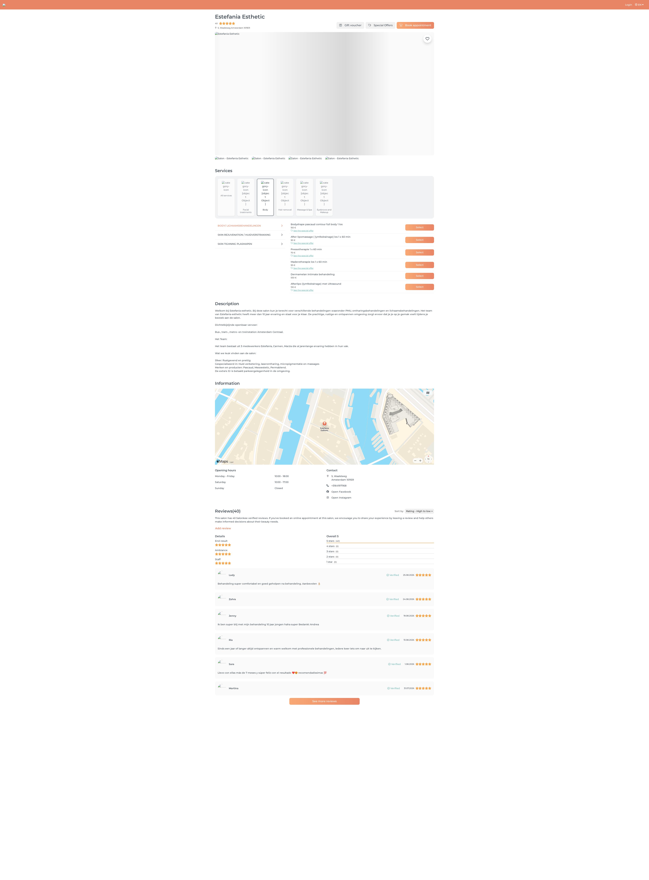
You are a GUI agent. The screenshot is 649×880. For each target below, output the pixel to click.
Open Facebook (341, 491)
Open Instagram (341, 497)
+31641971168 (338, 485)
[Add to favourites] (427, 39)
